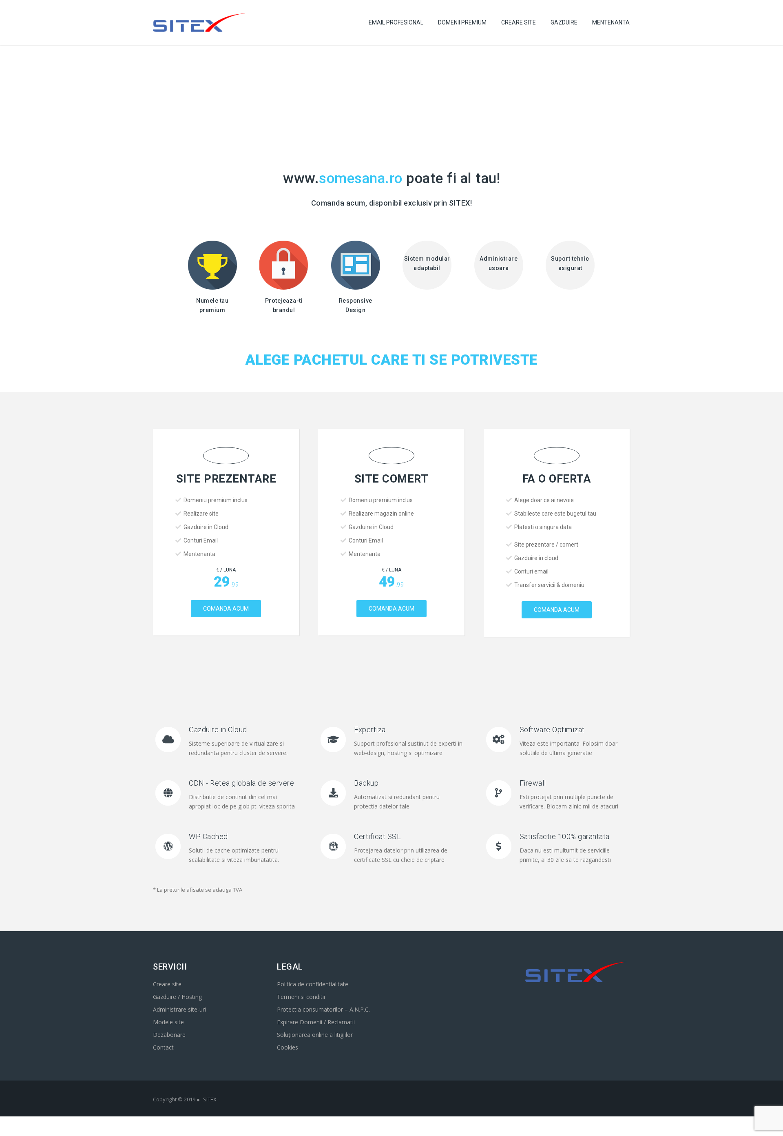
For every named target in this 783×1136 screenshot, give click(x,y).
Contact (163, 1047)
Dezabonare (169, 1035)
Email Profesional (396, 22)
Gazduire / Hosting (177, 997)
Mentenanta (611, 22)
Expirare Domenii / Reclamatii (316, 1022)
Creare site (167, 984)
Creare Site (518, 22)
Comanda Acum (226, 608)
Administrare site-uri (179, 1009)
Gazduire (564, 22)
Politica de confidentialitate (312, 984)
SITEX (210, 1099)
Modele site (168, 1022)
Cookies (287, 1047)
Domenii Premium (462, 22)
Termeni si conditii (301, 997)
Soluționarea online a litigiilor (315, 1035)
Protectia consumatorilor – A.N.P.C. (323, 1009)
